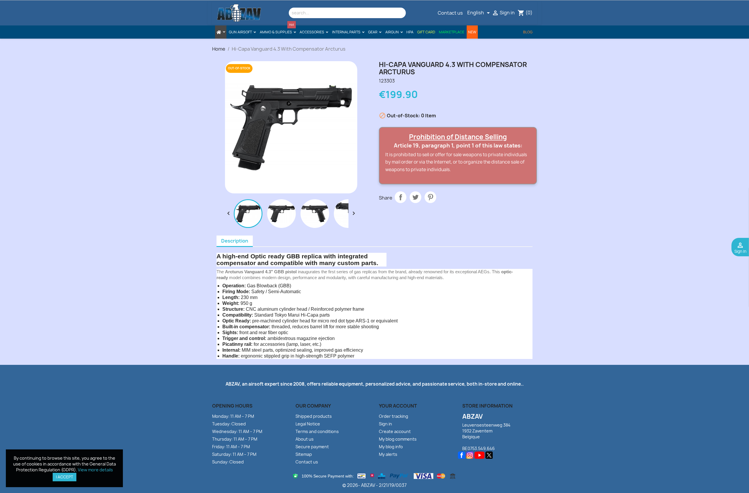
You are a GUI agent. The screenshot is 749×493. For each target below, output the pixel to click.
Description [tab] (234, 241)
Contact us (450, 13)
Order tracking (393, 416)
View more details (95, 470)
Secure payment (312, 446)
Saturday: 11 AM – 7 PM (234, 454)
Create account (395, 431)
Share (400, 197)
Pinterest (430, 197)
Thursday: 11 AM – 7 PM (234, 439)
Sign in (385, 424)
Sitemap (304, 454)
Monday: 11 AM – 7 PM (233, 416)
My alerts (388, 454)
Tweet (415, 197)
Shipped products (314, 416)
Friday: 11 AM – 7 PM (231, 446)
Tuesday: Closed (229, 424)
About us (305, 439)
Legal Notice (308, 424)
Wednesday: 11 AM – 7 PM (237, 431)
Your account (398, 406)
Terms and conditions (317, 431)
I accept (64, 477)
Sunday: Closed (228, 462)
